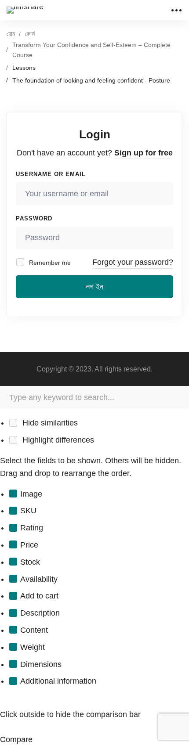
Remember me (49, 262)
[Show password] (164, 238)
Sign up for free (143, 152)
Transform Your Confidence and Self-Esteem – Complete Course (91, 49)
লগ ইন (94, 286)
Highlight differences (57, 440)
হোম (11, 33)
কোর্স (30, 33)
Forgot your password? (132, 262)
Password (34, 218)
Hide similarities (49, 422)
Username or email (51, 174)
